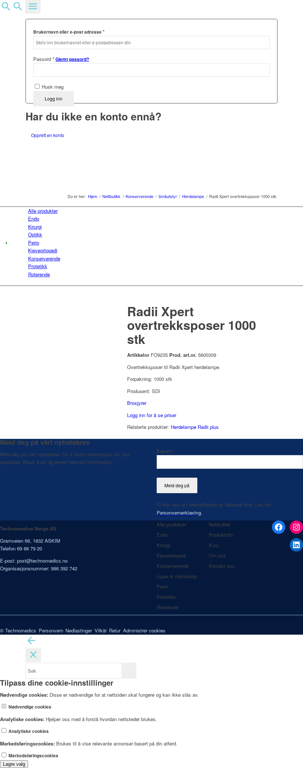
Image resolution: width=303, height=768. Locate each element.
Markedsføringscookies (32, 755)
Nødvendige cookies (29, 707)
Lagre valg (14, 764)
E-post (165, 451)
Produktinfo (221, 534)
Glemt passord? (72, 59)
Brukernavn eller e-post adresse (69, 31)
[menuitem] (153, 211)
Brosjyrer (136, 402)
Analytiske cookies (28, 731)
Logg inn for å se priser (151, 415)
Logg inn (53, 98)
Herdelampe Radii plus (195, 426)
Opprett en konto (47, 135)
